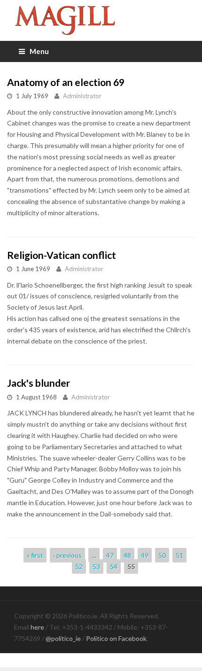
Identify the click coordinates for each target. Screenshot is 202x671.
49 (144, 555)
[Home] (101, 20)
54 (113, 566)
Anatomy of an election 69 (65, 82)
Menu (39, 51)
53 (96, 566)
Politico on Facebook (116, 638)
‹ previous (67, 555)
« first (35, 555)
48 (127, 555)
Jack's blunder (38, 383)
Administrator (82, 96)
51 (179, 555)
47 (110, 555)
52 (79, 566)
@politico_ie (63, 638)
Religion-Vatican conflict (61, 255)
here (37, 627)
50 (162, 555)
